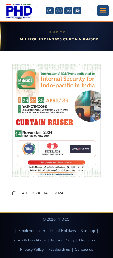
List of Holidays (63, 230)
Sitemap (88, 230)
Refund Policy (62, 240)
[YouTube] (77, 10)
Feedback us (59, 249)
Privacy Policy (32, 249)
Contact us (84, 249)
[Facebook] (50, 10)
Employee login (31, 230)
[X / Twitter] (59, 10)
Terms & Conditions (29, 240)
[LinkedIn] (68, 10)
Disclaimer (88, 240)
